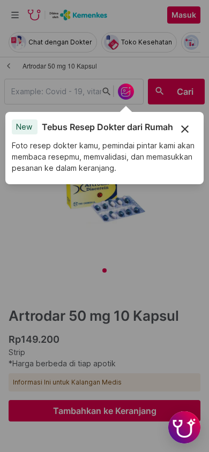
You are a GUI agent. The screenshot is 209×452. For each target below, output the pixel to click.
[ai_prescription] (126, 91)
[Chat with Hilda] (184, 427)
